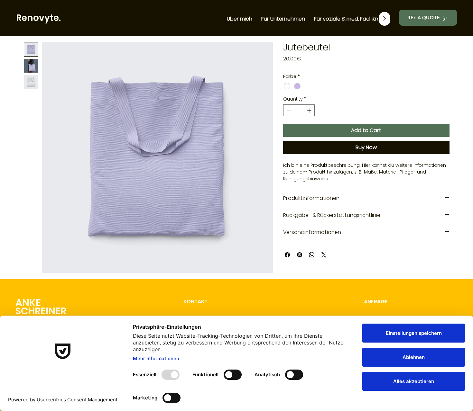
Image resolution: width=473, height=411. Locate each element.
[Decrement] (288, 110)
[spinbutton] (299, 110)
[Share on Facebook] (287, 255)
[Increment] (310, 110)
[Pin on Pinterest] (299, 255)
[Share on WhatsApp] (312, 255)
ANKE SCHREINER (40, 307)
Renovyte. (38, 18)
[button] (443, 17)
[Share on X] (324, 255)
